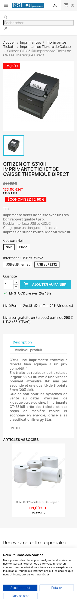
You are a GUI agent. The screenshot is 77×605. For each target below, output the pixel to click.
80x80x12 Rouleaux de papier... (38, 502)
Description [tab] (22, 342)
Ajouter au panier (45, 284)
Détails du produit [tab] (28, 350)
